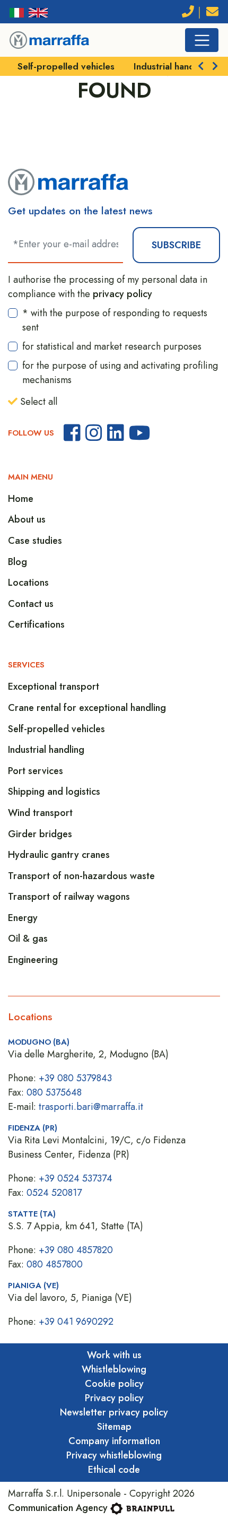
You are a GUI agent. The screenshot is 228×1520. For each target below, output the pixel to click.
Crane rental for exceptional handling (87, 708)
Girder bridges (40, 834)
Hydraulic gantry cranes (59, 855)
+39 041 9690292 (76, 1321)
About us (27, 519)
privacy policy (122, 294)
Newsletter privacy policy (114, 1412)
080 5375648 (54, 1092)
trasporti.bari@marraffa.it (91, 1107)
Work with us (114, 1355)
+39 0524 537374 (75, 1178)
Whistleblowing (114, 1369)
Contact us (31, 604)
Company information (114, 1441)
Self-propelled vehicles (66, 66)
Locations (28, 582)
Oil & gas (28, 938)
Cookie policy (114, 1384)
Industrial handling (171, 66)
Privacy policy (114, 1398)
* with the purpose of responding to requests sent (114, 320)
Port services (35, 771)
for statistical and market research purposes (111, 346)
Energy (23, 918)
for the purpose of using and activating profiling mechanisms (120, 373)
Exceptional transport (53, 686)
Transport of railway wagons (69, 897)
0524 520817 (54, 1193)
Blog (17, 562)
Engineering (33, 960)
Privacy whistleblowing (114, 1455)
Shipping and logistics (54, 791)
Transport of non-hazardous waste (81, 876)
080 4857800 (55, 1264)
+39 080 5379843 (75, 1078)
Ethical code (114, 1469)
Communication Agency (58, 1508)
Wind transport (40, 813)
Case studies (35, 541)
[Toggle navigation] (201, 40)
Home (20, 499)
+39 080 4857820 (76, 1250)
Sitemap (114, 1427)
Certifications (36, 624)
